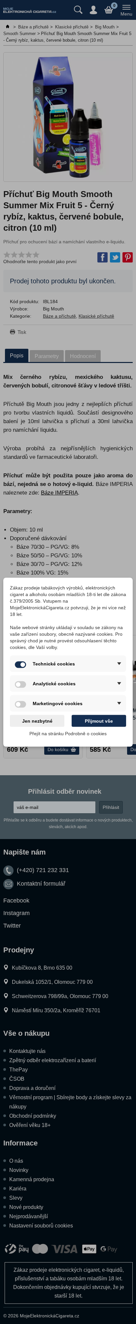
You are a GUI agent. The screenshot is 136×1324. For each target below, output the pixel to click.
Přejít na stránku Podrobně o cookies (68, 733)
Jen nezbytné (37, 720)
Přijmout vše (99, 720)
